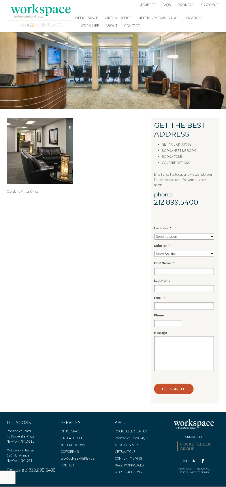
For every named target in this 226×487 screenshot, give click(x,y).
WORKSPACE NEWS (128, 472)
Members (147, 5)
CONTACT (68, 465)
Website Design (199, 472)
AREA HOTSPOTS (127, 445)
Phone (159, 315)
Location (162, 228)
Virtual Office (118, 18)
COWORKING (70, 451)
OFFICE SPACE (71, 431)
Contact (132, 26)
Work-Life (90, 26)
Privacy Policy (185, 469)
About (111, 26)
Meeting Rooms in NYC (157, 18)
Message (160, 333)
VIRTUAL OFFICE (72, 438)
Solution (162, 246)
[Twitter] (194, 461)
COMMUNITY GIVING (128, 458)
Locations (193, 18)
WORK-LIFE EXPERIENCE (77, 458)
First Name (164, 263)
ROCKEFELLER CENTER (131, 431)
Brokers (185, 5)
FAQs (166, 5)
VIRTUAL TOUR (125, 451)
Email (160, 298)
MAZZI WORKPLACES (129, 465)
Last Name (162, 280)
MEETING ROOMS (73, 445)
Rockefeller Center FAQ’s (131, 438)
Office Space (86, 18)
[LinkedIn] (185, 461)
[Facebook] (203, 461)
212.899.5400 (209, 5)
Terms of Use (203, 469)
